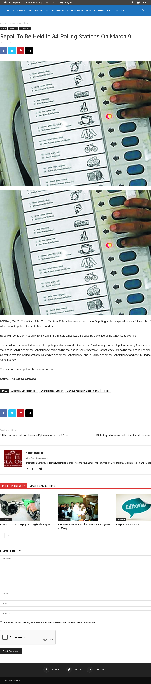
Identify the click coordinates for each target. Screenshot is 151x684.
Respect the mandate (128, 524)
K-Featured (25, 28)
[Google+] (35, 469)
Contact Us (120, 10)
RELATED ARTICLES (13, 486)
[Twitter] (138, 2)
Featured (34, 10)
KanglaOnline (35, 452)
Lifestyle (103, 10)
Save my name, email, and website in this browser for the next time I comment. (50, 622)
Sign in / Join (66, 2)
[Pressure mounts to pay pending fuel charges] (27, 507)
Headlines (13, 28)
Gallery (75, 10)
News (13, 23)
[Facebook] (132, 2)
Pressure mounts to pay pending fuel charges (25, 524)
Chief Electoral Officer (52, 390)
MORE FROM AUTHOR (42, 486)
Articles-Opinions (55, 10)
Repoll (106, 390)
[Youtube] (144, 2)
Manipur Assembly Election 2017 (83, 390)
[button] (142, 11)
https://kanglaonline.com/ (37, 458)
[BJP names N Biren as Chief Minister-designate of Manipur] (85, 507)
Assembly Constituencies (23, 390)
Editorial (121, 519)
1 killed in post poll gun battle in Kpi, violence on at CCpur (34, 435)
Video (89, 10)
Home (10, 10)
